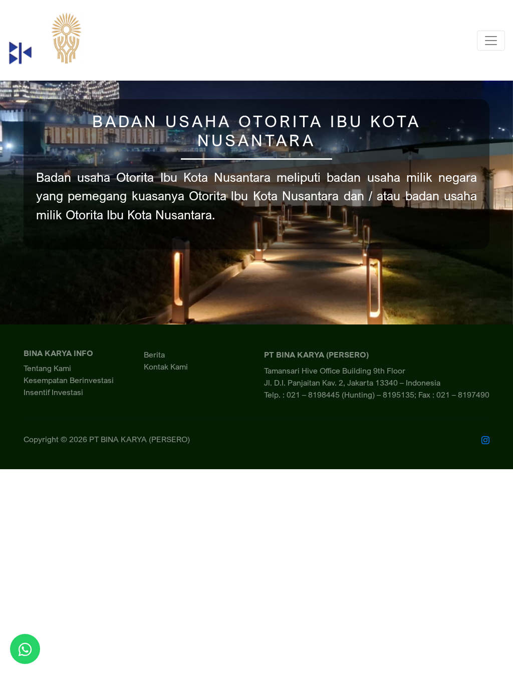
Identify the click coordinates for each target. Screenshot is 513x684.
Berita (154, 355)
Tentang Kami (47, 368)
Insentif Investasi (53, 392)
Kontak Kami (166, 367)
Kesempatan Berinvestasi (69, 380)
